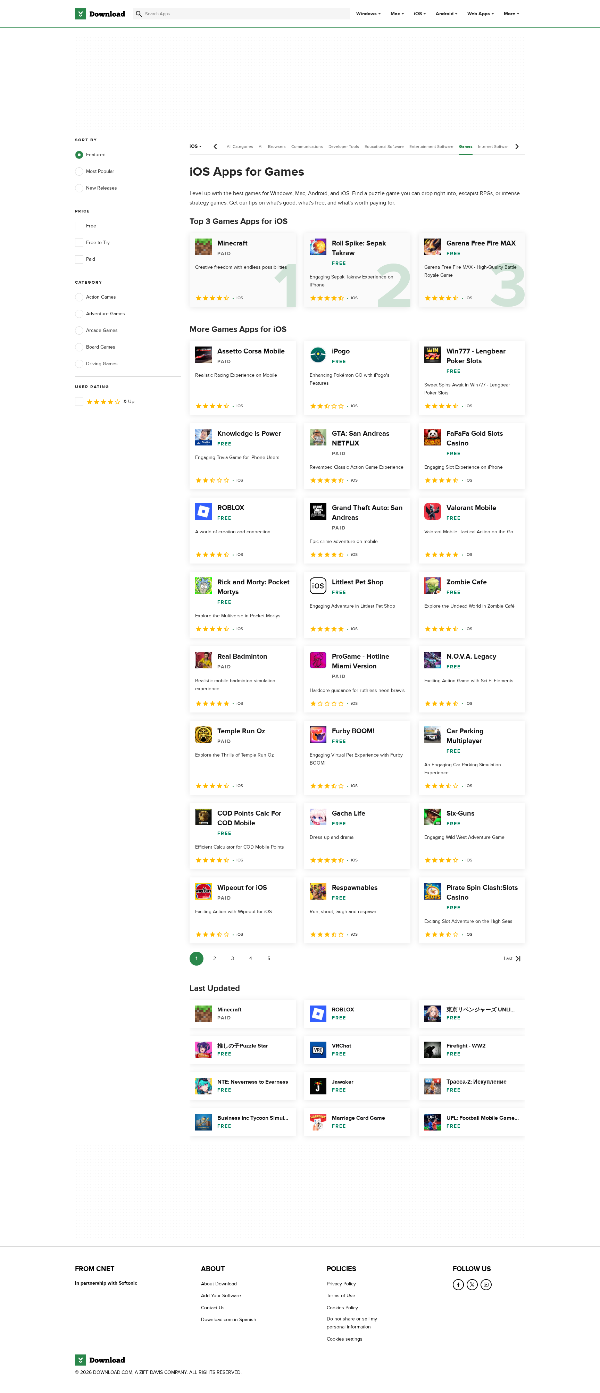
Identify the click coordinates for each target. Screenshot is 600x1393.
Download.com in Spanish (228, 1320)
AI (260, 146)
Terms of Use (341, 1296)
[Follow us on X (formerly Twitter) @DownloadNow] (472, 1284)
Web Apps (478, 13)
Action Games (101, 297)
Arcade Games (102, 330)
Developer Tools (343, 146)
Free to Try (98, 242)
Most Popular (100, 171)
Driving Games (102, 364)
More (509, 14)
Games (466, 146)
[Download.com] (100, 13)
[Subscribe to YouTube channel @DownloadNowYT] (486, 1284)
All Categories (240, 146)
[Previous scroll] (215, 146)
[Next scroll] (516, 146)
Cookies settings (344, 1339)
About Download (219, 1284)
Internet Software (494, 146)
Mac (395, 13)
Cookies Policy (342, 1308)
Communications (307, 146)
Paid (90, 259)
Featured (96, 155)
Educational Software (384, 146)
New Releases (101, 188)
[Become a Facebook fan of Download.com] (458, 1284)
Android (444, 13)
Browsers (277, 146)
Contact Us (213, 1308)
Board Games (100, 347)
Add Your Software (221, 1296)
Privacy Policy (341, 1284)
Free (91, 226)
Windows (366, 13)
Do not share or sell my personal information (352, 1323)
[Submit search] (138, 13)
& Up (129, 401)
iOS (418, 13)
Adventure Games (105, 314)
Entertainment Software (431, 146)
